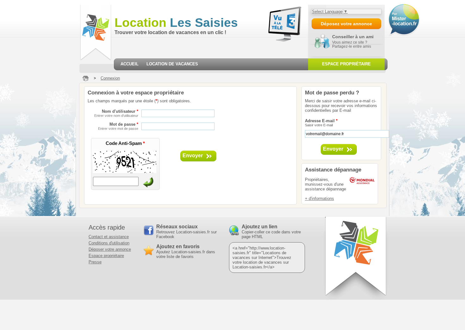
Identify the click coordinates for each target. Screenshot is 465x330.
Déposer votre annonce (110, 249)
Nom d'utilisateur (116, 113)
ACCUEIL (130, 64)
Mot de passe (118, 126)
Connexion (110, 78)
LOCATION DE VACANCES (172, 64)
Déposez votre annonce (346, 23)
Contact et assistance (109, 236)
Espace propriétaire (106, 255)
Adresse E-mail (321, 122)
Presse (95, 262)
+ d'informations (319, 198)
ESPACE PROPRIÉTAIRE (346, 64)
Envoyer (193, 155)
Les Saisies (176, 22)
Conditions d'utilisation (109, 243)
